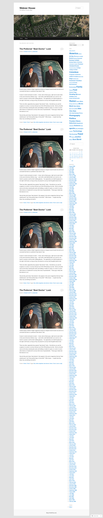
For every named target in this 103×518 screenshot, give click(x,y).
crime (76, 76)
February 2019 (72, 310)
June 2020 (71, 284)
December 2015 (72, 370)
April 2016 (71, 364)
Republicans (80, 123)
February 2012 (72, 444)
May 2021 (71, 266)
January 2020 (72, 292)
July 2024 (71, 206)
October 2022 (72, 239)
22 (79, 156)
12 (74, 154)
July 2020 (71, 282)
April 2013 (71, 421)
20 (76, 156)
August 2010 (72, 472)
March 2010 (72, 480)
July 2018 (71, 321)
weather (78, 137)
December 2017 (72, 332)
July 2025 (71, 187)
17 (70, 156)
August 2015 (72, 377)
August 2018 (72, 319)
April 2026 (71, 172)
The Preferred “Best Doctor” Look (35, 48)
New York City (72, 108)
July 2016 (71, 359)
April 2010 (71, 479)
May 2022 (71, 247)
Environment (72, 87)
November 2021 (72, 257)
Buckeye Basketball (77, 58)
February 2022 (72, 252)
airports (73, 50)
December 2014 (72, 389)
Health (79, 94)
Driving (70, 82)
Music (71, 106)
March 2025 (72, 193)
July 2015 (71, 378)
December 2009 (72, 485)
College (79, 68)
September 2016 (73, 356)
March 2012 (72, 442)
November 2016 (72, 353)
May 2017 (71, 343)
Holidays (71, 96)
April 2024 (71, 211)
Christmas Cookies (73, 64)
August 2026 (72, 166)
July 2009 (71, 493)
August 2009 (72, 491)
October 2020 (72, 278)
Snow (82, 125)
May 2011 (71, 458)
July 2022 (71, 244)
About (26, 38)
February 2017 (72, 348)
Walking (73, 137)
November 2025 (72, 180)
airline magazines (39, 122)
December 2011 (72, 447)
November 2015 (72, 372)
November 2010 (72, 468)
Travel (28, 122)
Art (70, 56)
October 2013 (72, 412)
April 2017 (71, 345)
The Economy (73, 134)
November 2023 (72, 219)
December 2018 (72, 313)
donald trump (75, 78)
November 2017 (72, 334)
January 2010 (72, 484)
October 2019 (72, 297)
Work (74, 139)
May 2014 (71, 401)
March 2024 (72, 212)
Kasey (78, 101)
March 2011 (72, 461)
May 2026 (71, 171)
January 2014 (72, 407)
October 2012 (72, 431)
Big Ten (73, 56)
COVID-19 (71, 76)
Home (21, 38)
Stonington (80, 128)
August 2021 (72, 262)
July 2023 (71, 225)
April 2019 (71, 306)
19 (74, 156)
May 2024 (71, 209)
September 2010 (73, 471)
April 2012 (71, 440)
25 (72, 157)
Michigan (71, 103)
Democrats (80, 76)
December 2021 (72, 255)
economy (74, 82)
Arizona (80, 53)
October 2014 (72, 393)
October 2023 (72, 220)
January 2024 (72, 215)
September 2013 (73, 413)
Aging (70, 50)
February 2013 (72, 424)
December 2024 (72, 198)
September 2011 (73, 452)
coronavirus (78, 74)
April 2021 (71, 268)
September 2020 (73, 279)
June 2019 (71, 303)
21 (77, 156)
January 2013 (72, 426)
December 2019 (72, 294)
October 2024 (72, 201)
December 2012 (72, 428)
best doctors (46, 122)
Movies (81, 104)
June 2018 (71, 322)
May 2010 (71, 477)
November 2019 (72, 295)
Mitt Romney (75, 103)
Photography (74, 115)
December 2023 (72, 217)
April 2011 (71, 460)
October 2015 (72, 373)
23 (81, 156)
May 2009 (71, 496)
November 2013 (72, 410)
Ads (34, 122)
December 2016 (72, 351)
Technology (77, 131)
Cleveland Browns (74, 66)
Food (75, 90)
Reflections (72, 123)
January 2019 (72, 311)
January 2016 (72, 369)
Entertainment (73, 84)
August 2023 (72, 223)
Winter (70, 139)
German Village (73, 92)
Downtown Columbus (75, 80)
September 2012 (73, 432)
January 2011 (72, 464)
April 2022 (71, 249)
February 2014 (72, 405)
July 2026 (71, 168)
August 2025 (72, 185)
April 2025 (71, 191)
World (79, 139)
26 (74, 157)
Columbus (73, 72)
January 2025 (72, 196)
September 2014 (73, 394)
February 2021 (72, 271)
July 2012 (71, 436)
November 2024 (72, 199)
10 (70, 154)
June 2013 (71, 418)
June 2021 (71, 265)
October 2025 (72, 182)
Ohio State (72, 111)
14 (77, 154)
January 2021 (72, 273)
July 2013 (71, 417)
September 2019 (73, 298)
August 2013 (72, 415)
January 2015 (72, 388)
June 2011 (71, 456)
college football (73, 69)
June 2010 (71, 476)
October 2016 (72, 354)
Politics (72, 118)
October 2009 (72, 488)
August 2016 (72, 357)
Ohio (79, 108)
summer (71, 131)
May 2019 (71, 305)
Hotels (75, 96)
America (73, 53)
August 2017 (72, 338)
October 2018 (72, 316)
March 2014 (72, 404)
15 (79, 154)
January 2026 (72, 177)
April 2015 (71, 383)
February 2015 (72, 386)
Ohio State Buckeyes (74, 113)
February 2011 (72, 463)
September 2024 (73, 203)
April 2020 (71, 287)
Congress (71, 74)
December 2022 (72, 236)
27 (76, 157)
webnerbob (35, 51)
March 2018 (72, 327)
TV (70, 137)
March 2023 (72, 231)
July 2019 (71, 302)
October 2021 (72, 258)
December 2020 (72, 274)
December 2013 (72, 409)
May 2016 (71, 362)
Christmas (79, 62)
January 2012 (72, 445)
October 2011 (72, 450)
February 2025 (72, 195)
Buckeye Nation (73, 62)
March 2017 (72, 346)
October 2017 (72, 335)
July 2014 (71, 397)
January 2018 (72, 330)
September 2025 (73, 183)
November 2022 (72, 238)
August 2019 (72, 300)
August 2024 (72, 204)
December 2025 (72, 179)
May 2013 (71, 420)
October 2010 (72, 469)
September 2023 (73, 222)
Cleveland (80, 64)
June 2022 (71, 246)
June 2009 (71, 495)
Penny (81, 113)
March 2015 (72, 385)
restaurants (71, 125)
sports (72, 128)
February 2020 (72, 290)
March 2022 (72, 251)
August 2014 (72, 396)
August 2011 (72, 453)
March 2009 (72, 499)
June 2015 (71, 380)
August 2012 (72, 434)
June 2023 (71, 227)
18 (72, 156)
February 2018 (72, 329)
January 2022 (72, 254)
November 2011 (72, 448)
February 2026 (72, 176)
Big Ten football (79, 56)
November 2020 (72, 276)
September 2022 (73, 241)
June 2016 (71, 361)
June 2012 (71, 437)
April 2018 (71, 325)
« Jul (72, 160)
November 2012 (72, 429)
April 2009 (71, 498)
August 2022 (72, 243)
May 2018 (71, 324)
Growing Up (73, 94)
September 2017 (73, 337)
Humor (25, 122)
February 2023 (72, 233)
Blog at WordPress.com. (51, 512)
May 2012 (71, 439)
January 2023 (72, 235)
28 (77, 157)
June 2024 (71, 207)
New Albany (77, 106)
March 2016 (72, 365)
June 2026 (71, 169)
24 (70, 157)
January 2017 (72, 349)
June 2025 (71, 188)
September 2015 (73, 375)
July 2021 (71, 263)
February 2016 (72, 367)
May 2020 (71, 286)
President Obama (74, 121)
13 (76, 154)
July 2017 (71, 340)
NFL (76, 108)
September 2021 (73, 260)
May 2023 (71, 228)
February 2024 (72, 214)
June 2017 (71, 342)
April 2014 (71, 402)
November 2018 (72, 314)
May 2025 (71, 190)
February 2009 (72, 501)
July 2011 (71, 455)
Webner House (27, 8)
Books (71, 58)
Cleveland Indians (72, 67)
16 (81, 154)
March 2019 (72, 308)
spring (76, 128)
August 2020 (72, 281)
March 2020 (72, 289)
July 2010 (71, 474)
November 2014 (72, 391)
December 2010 (72, 466)
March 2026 (72, 174)
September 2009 (73, 490)
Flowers (71, 90)
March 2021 (72, 270)
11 (72, 154)
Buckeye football (74, 60)
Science (77, 125)
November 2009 (72, 487)
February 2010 (72, 482)
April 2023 (71, 230)
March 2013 (72, 423)
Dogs (71, 78)
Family (79, 86)
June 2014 (71, 399)
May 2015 (71, 381)
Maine (81, 101)
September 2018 (73, 318)
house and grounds (74, 98)
